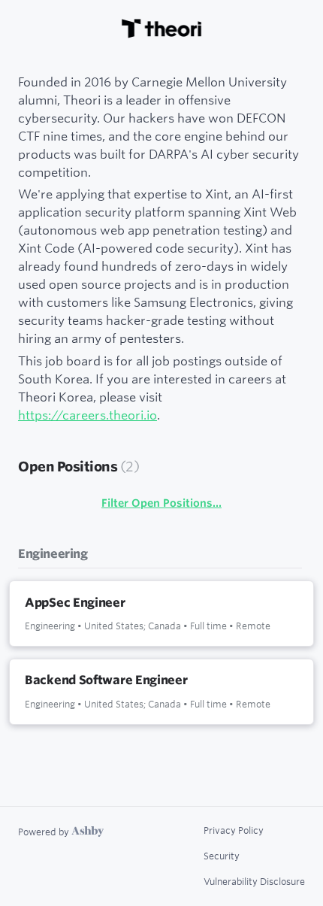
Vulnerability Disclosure (254, 881)
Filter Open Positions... (161, 503)
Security (222, 856)
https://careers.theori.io (87, 415)
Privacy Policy (234, 830)
